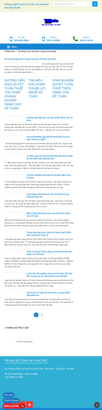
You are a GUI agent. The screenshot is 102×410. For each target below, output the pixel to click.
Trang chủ (10, 51)
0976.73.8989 (53, 40)
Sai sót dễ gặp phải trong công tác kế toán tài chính (30, 59)
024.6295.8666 (21, 40)
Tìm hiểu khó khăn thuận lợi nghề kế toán (37, 88)
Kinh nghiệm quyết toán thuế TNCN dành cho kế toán (63, 88)
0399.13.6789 (86, 40)
